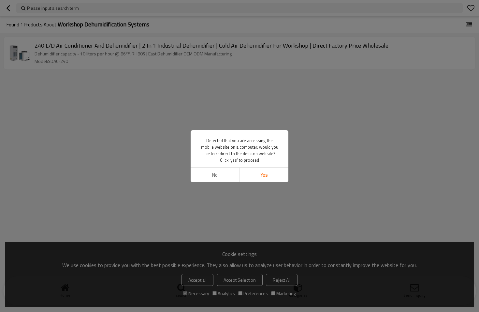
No (215, 175)
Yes (264, 175)
